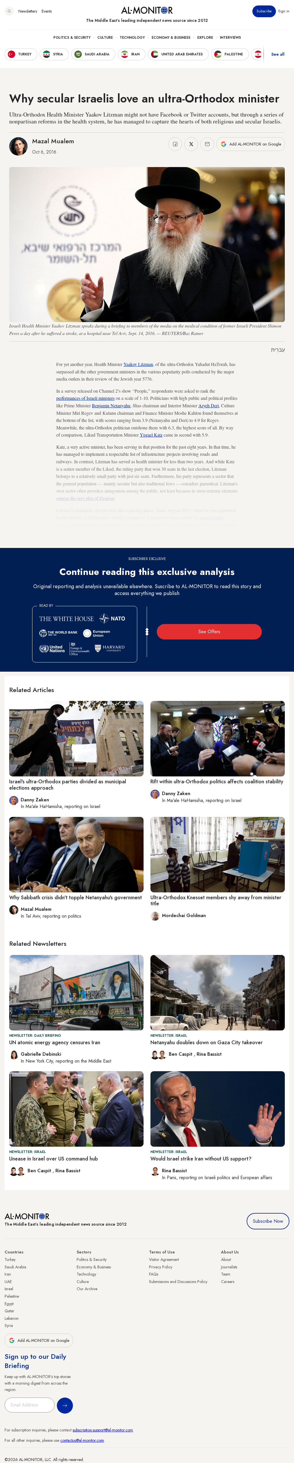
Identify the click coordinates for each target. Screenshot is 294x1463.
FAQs (153, 1274)
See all (278, 54)
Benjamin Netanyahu (111, 405)
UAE (8, 1281)
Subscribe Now (268, 1221)
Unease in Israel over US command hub (53, 1158)
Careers (227, 1281)
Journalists (229, 1267)
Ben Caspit (181, 1054)
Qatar (9, 1311)
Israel (9, 1289)
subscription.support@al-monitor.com (103, 1430)
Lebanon (12, 1318)
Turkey (10, 1259)
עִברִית (278, 350)
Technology (132, 37)
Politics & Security (71, 37)
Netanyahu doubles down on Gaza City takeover (206, 1042)
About (226, 1259)
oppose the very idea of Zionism (85, 498)
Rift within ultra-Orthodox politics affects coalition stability (216, 781)
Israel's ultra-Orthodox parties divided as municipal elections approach (67, 785)
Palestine (12, 1296)
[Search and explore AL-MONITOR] (9, 11)
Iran (8, 1274)
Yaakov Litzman (138, 364)
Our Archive (87, 1289)
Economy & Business (171, 37)
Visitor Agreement (164, 1259)
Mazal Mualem (53, 141)
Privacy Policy (160, 1267)
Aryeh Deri (208, 405)
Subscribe (264, 11)
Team (225, 1274)
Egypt (9, 1304)
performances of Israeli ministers (85, 398)
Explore (205, 37)
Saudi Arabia (15, 1267)
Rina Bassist (209, 1054)
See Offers (209, 631)
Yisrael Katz (151, 435)
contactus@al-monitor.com (82, 1440)
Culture (105, 37)
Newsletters (27, 11)
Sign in (283, 11)
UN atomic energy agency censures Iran (54, 1042)
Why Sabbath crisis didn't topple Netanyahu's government (75, 897)
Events (47, 11)
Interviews (230, 37)
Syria (9, 1325)
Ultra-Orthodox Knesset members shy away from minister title (215, 901)
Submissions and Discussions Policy (178, 1281)
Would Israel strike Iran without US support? (201, 1158)
